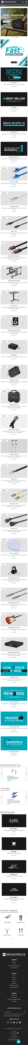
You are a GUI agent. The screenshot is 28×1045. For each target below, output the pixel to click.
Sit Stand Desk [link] (14, 306)
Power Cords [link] (14, 529)
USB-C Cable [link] (14, 231)
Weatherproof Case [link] (14, 405)
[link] (3, 5)
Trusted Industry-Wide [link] (14, 727)
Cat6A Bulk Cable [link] (14, 206)
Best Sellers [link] (14, 107)
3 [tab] (16, 940)
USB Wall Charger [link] (14, 380)
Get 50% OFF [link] (14, 83)
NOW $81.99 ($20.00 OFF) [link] (14, 281)
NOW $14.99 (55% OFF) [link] (14, 603)
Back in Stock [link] (14, 132)
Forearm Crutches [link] (14, 454)
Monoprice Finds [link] (14, 677)
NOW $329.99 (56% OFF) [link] (14, 652)
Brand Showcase (7, 812)
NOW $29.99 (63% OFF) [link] (14, 578)
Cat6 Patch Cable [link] (14, 182)
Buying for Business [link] (14, 157)
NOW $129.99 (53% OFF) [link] (14, 628)
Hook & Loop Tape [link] (14, 553)
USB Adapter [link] (14, 355)
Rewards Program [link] (14, 702)
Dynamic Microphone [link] (14, 429)
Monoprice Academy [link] (14, 751)
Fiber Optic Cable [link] (14, 504)
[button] (26, 2)
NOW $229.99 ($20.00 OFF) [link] (14, 330)
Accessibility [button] (14, 983)
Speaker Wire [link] (14, 479)
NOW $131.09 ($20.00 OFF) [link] (14, 256)
